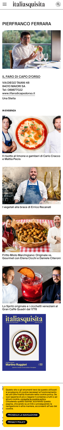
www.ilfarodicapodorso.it (18, 93)
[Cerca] (58, 4)
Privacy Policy (16, 422)
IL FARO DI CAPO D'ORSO (21, 76)
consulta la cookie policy (33, 399)
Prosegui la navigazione (23, 415)
